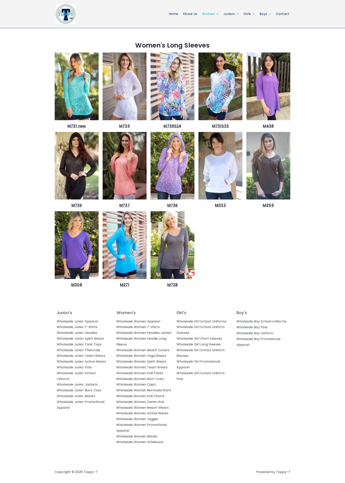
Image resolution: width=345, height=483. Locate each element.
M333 (220, 205)
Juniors (229, 14)
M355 (268, 205)
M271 (124, 285)
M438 (268, 126)
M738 (172, 285)
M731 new (76, 126)
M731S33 (220, 126)
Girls (247, 14)
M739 (76, 205)
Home (173, 14)
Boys (263, 14)
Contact (282, 14)
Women (208, 14)
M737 (124, 205)
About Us (190, 14)
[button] (217, 14)
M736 (172, 205)
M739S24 (172, 126)
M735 (124, 126)
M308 (76, 285)
